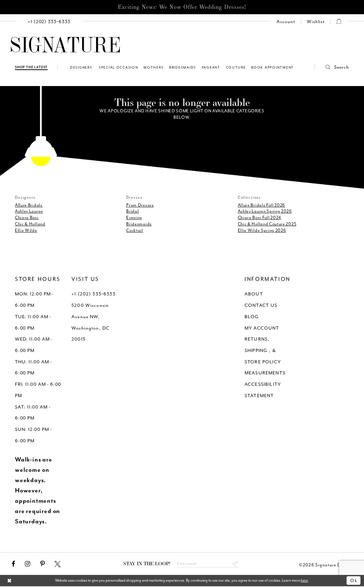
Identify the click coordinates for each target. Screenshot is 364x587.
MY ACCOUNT (262, 328)
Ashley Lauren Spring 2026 (265, 211)
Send (235, 563)
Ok (354, 580)
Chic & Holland (30, 224)
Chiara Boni (27, 217)
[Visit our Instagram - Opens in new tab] (27, 564)
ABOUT (254, 294)
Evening (134, 217)
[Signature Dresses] (65, 45)
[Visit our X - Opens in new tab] (57, 564)
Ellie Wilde (26, 230)
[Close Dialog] (9, 580)
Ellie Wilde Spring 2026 (262, 230)
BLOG (252, 317)
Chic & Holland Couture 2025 (267, 224)
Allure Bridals (29, 205)
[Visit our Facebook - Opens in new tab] (13, 564)
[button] (332, 67)
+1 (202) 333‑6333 (93, 294)
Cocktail (134, 230)
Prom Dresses (140, 205)
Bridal (132, 211)
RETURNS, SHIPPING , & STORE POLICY (263, 350)
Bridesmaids (139, 224)
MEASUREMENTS (265, 373)
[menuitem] (49, 21)
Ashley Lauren (29, 211)
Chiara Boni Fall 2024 (259, 217)
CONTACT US (261, 305)
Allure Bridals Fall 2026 (261, 205)
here (304, 580)
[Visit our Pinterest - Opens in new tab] (42, 564)
